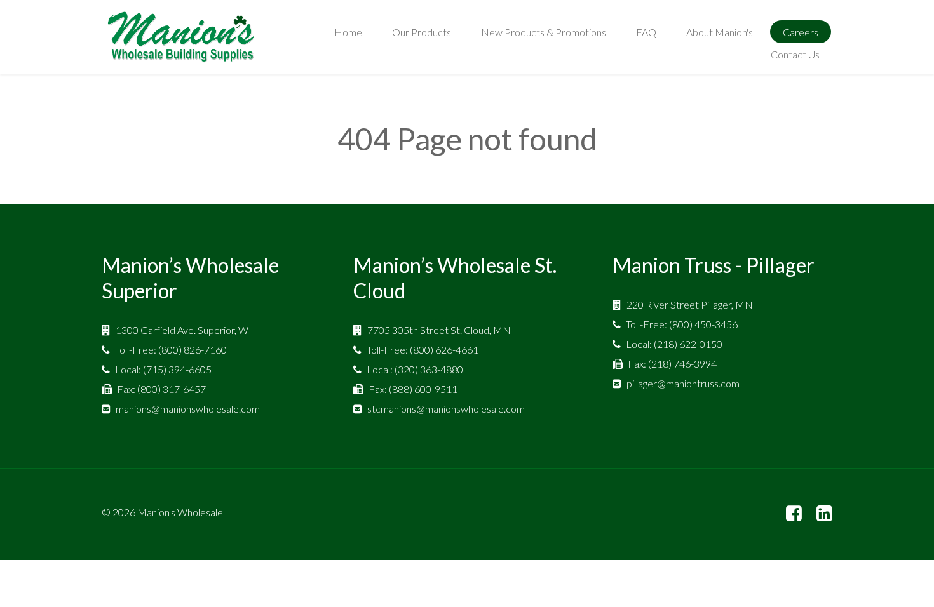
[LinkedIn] (824, 514)
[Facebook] (794, 514)
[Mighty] (181, 36)
